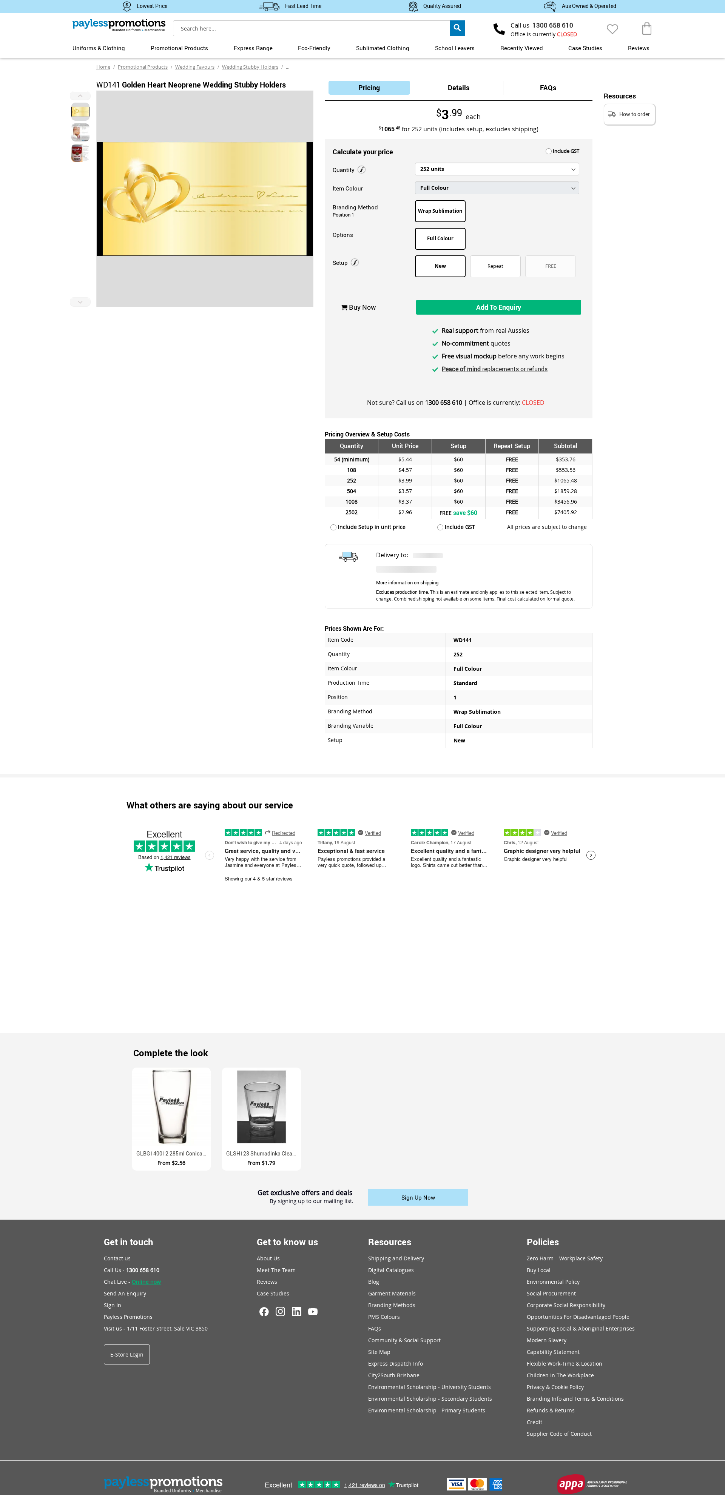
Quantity (344, 170)
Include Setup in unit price (371, 526)
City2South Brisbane (394, 1375)
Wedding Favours (194, 66)
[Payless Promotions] (118, 25)
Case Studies (585, 48)
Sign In (112, 1305)
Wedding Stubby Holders (250, 66)
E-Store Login (126, 1354)
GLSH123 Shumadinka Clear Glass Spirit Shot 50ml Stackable (263, 1153)
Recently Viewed (521, 48)
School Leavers (455, 48)
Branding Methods (391, 1305)
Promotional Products (179, 48)
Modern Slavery (546, 1340)
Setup (341, 262)
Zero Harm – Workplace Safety (565, 1258)
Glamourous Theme (308, 66)
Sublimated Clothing (382, 48)
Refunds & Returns (551, 1410)
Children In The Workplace (560, 1375)
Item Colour (348, 188)
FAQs (548, 87)
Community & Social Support (404, 1340)
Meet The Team (276, 1270)
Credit (534, 1422)
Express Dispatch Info (395, 1363)
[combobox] (319, 28)
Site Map (379, 1351)
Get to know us (287, 1242)
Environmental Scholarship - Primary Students (426, 1410)
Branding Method (355, 207)
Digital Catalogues (391, 1270)
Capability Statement (553, 1351)
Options (343, 234)
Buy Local (539, 1270)
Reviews (638, 48)
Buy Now (361, 307)
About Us (268, 1258)
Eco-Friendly (314, 48)
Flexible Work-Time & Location (564, 1363)
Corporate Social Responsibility (566, 1305)
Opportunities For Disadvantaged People (578, 1316)
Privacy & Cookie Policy (555, 1387)
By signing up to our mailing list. (311, 1201)
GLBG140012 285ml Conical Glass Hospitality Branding (173, 1153)
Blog (373, 1281)
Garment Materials (392, 1293)
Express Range (253, 48)
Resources (389, 1242)
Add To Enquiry (498, 307)
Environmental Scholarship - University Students (429, 1387)
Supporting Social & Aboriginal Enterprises (581, 1328)
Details (458, 87)
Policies (543, 1242)
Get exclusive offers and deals (305, 1193)
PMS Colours (384, 1316)
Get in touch (128, 1242)
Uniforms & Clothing (98, 48)
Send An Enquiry (125, 1293)
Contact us (117, 1258)
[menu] (362, 47)
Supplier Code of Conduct (559, 1433)
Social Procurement (551, 1293)
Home (103, 66)
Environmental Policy (553, 1281)
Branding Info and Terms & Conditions (575, 1398)
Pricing (369, 87)
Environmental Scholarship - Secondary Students (430, 1398)
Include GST (565, 151)
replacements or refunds (495, 369)
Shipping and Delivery (396, 1258)
